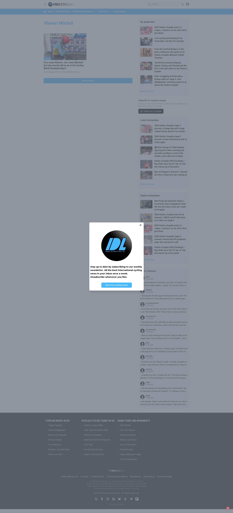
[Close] (140, 225)
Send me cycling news (116, 285)
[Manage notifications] (228, 508)
